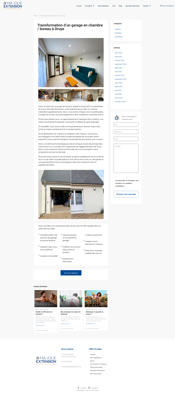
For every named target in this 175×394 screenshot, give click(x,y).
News (92, 361)
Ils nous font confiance (98, 364)
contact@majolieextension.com (71, 366)
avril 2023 (118, 94)
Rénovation (78, 309)
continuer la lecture (40, 325)
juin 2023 (118, 90)
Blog (120, 5)
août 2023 (118, 82)
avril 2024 (118, 71)
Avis (113, 5)
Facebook (83, 388)
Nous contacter (96, 374)
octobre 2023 (119, 75)
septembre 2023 (120, 79)
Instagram (94, 388)
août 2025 (118, 52)
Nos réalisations (103, 5)
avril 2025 (118, 56)
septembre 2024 (120, 64)
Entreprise (88, 5)
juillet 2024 (118, 67)
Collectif (117, 29)
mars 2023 (118, 97)
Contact (146, 5)
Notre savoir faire (96, 367)
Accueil (78, 5)
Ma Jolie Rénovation (132, 5)
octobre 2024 (119, 60)
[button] (71, 272)
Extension (46, 309)
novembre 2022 (120, 101)
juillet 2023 (118, 86)
